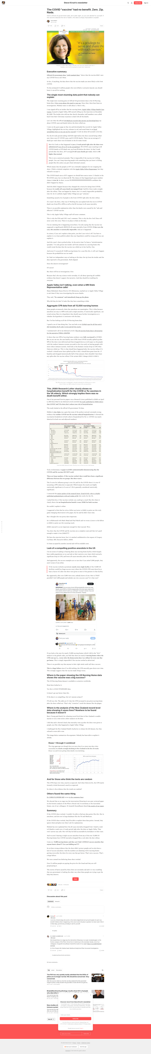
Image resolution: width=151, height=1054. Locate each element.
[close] (90, 995)
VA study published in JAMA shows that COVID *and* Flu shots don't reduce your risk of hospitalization (75, 403)
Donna (52, 916)
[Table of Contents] (2, 527)
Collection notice (85, 1043)
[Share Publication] (131, 2)
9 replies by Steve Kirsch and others (61, 955)
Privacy (74, 1043)
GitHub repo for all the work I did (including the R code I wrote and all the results (74, 325)
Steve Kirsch (54, 20)
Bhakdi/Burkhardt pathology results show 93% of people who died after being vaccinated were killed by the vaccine (68, 992)
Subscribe (138, 3)
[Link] (44, 71)
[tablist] (53, 901)
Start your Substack (71, 1046)
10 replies (54, 930)
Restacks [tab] (57, 901)
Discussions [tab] (59, 970)
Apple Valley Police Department (86, 169)
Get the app (83, 1046)
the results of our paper (96, 806)
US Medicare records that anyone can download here (81, 121)
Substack (67, 1050)
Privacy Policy (87, 1024)
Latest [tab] (52, 970)
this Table (57, 412)
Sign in (146, 3)
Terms (78, 1043)
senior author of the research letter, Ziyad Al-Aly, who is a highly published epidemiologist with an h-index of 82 (73, 494)
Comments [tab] (50, 901)
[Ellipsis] (103, 916)
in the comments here (76, 797)
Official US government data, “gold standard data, (63, 75)
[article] (75, 980)
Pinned (53, 917)
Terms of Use (83, 1022)
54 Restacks (66, 884)
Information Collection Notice (75, 1024)
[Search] (128, 2)
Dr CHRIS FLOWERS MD (55, 797)
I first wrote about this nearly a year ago (68, 103)
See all (50, 1019)
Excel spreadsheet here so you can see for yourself (72, 130)
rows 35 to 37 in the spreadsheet (69, 147)
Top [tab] (49, 970)
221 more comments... (52, 962)
